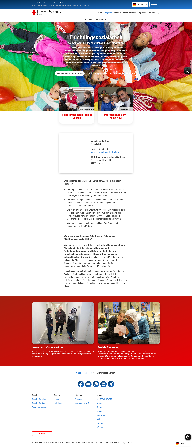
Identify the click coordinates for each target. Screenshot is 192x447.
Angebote (109, 13)
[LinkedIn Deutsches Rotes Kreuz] (103, 384)
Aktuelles (100, 13)
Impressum (100, 423)
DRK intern (100, 427)
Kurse (116, 13)
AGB (98, 419)
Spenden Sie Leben (39, 399)
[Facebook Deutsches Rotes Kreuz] (81, 384)
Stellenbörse (58, 403)
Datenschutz (101, 415)
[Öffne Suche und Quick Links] (158, 12)
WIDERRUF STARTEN (105, 399)
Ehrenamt (124, 13)
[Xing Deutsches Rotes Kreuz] (111, 384)
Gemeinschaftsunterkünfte (70, 73)
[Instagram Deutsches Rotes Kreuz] (96, 384)
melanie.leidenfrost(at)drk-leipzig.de (106, 151)
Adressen (100, 403)
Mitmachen (133, 13)
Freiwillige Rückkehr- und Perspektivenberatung (112, 73)
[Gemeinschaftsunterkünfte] (63, 323)
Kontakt (99, 407)
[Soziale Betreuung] (129, 323)
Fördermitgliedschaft (39, 407)
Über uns (151, 13)
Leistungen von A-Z (82, 403)
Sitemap (99, 411)
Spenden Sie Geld (38, 403)
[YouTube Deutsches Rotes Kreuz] (88, 384)
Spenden (142, 13)
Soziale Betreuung (108, 347)
